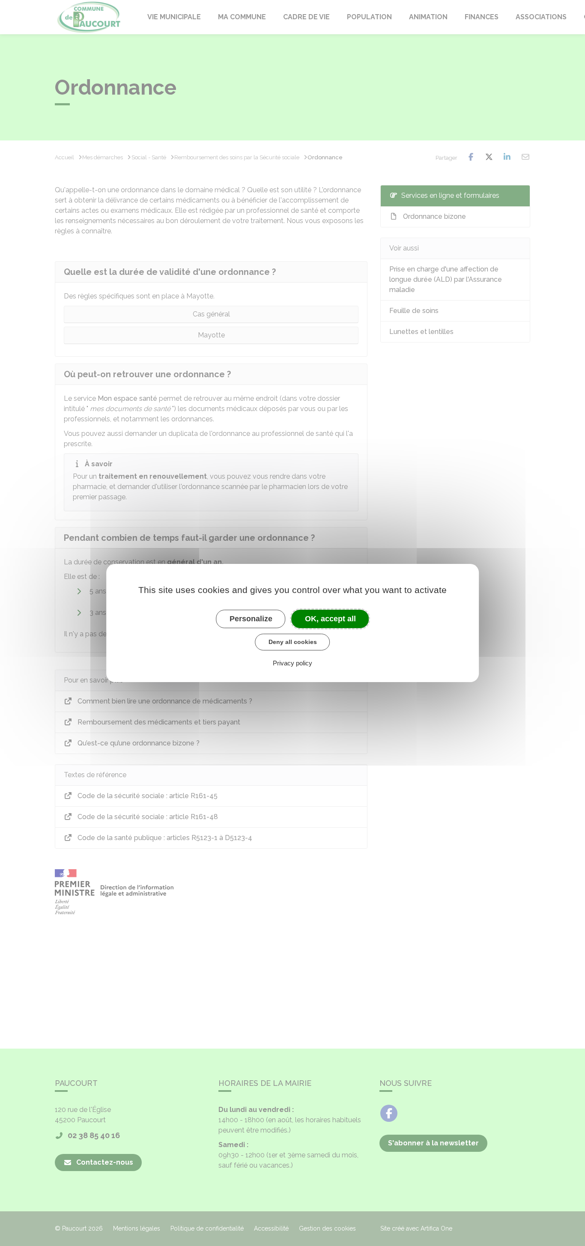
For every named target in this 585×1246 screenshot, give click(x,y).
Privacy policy (292, 663)
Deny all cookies (293, 641)
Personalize (251, 618)
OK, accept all (330, 618)
